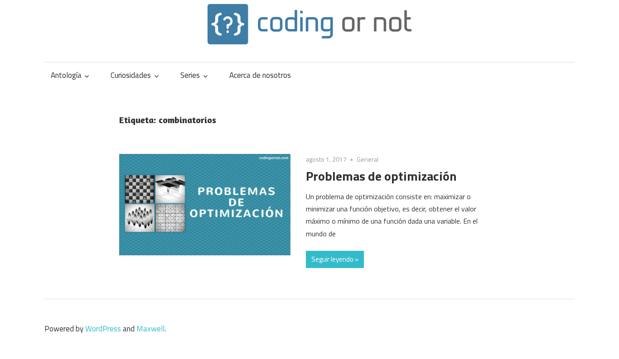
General (367, 159)
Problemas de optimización (381, 176)
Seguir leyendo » (334, 259)
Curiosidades (131, 75)
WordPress (103, 329)
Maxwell (150, 329)
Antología (66, 75)
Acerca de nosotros (260, 75)
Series (190, 75)
